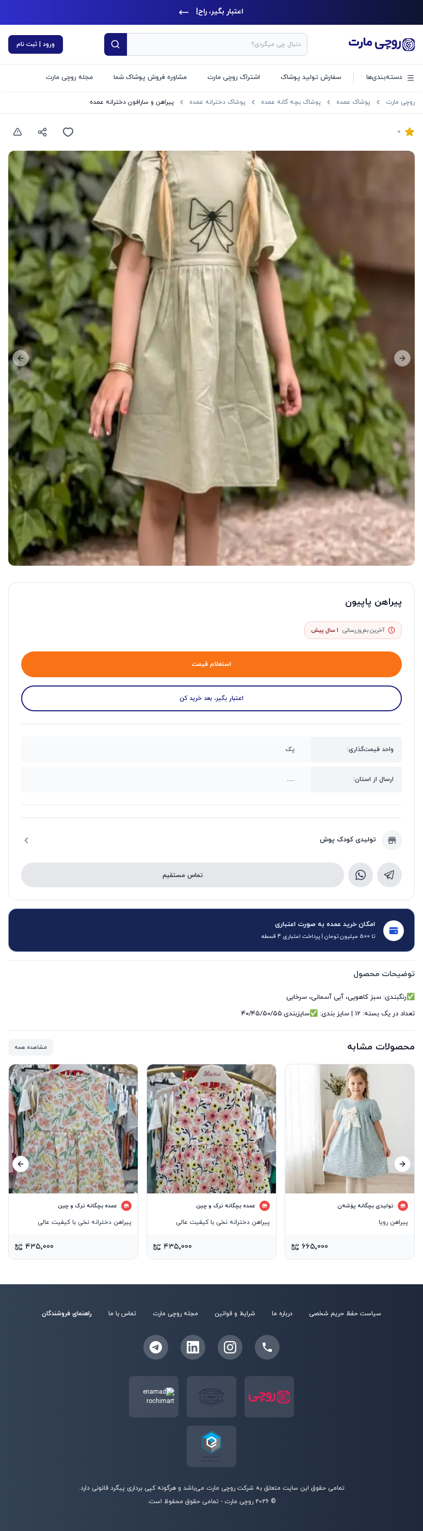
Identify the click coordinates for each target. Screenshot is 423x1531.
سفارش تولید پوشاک (311, 77)
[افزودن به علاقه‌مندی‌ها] (68, 132)
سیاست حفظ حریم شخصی (345, 1314)
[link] (132, 102)
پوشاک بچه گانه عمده (291, 102)
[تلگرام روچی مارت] (155, 1347)
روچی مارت (400, 102)
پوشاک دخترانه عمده (217, 102)
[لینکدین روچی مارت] (193, 1347)
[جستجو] (115, 44)
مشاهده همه (30, 1047)
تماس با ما (122, 1314)
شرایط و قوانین (235, 1314)
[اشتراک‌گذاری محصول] (42, 132)
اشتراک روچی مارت (233, 77)
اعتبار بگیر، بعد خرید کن (211, 698)
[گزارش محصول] (17, 132)
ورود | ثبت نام (36, 44)
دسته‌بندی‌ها (384, 77)
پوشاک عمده (353, 102)
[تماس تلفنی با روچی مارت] (267, 1347)
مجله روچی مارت (69, 77)
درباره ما (282, 1314)
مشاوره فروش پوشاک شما (150, 77)
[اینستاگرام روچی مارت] (230, 1347)
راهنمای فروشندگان (67, 1314)
